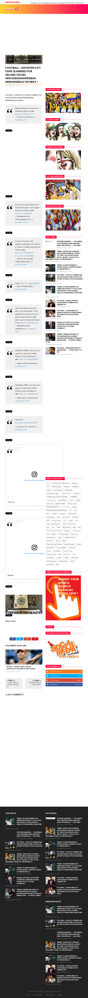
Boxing (49, 490)
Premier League (63, 534)
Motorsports (66, 527)
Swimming (72, 548)
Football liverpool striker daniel (35, 684)
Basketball (75, 487)
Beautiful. (11, 575)
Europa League (72, 504)
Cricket (71, 500)
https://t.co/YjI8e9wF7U (24, 114)
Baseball (67, 487)
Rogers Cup (74, 534)
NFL (79, 527)
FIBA (75, 510)
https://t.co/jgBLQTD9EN (28, 359)
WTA (57, 564)
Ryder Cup (50, 541)
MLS (53, 527)
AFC (48, 483)
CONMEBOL (73, 497)
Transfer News (51, 554)
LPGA (76, 520)
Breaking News (58, 490)
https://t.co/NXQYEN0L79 (29, 394)
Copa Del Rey (62, 500)
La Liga (70, 520)
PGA (48, 534)
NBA (74, 527)
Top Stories (50, 14)
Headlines (75, 517)
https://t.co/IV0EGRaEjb (24, 252)
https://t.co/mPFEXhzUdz (29, 322)
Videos (40, 14)
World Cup (50, 564)
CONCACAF (76, 493)
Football (54, 514)
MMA (58, 527)
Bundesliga (68, 490)
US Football (50, 558)
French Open (51, 517)
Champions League (52, 493)
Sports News (16, 14)
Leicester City (26, 506)
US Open (59, 558)
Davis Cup (50, 504)
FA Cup (67, 507)
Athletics (74, 483)
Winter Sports (63, 561)
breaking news (29, 14)
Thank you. (11, 502)
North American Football (54, 531)
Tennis (49, 551)
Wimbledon (74, 558)
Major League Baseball (54, 524)
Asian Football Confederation (61, 483)
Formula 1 (63, 514)
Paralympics (76, 531)
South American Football (54, 544)
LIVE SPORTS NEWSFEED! (66, 14)
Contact (59, 995)
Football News (38, 995)
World (18, 59)
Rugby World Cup (70, 537)
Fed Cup (74, 507)
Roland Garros (51, 537)
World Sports (11, 24)
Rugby (60, 537)
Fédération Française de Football (57, 510)
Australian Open (57, 487)
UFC (74, 554)
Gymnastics (65, 517)
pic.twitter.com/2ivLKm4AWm (26, 422)
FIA (70, 510)
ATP (48, 487)
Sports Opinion (61, 548)
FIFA (48, 514)
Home (8, 14)
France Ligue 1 (72, 514)
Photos (22, 24)
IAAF (48, 520)
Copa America (51, 500)
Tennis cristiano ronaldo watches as (13, 684)
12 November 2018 (22, 401)
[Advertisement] (64, 68)
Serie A (58, 541)
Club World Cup (66, 493)
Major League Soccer (69, 524)
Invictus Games (56, 520)
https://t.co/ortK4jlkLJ (23, 213)
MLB (48, 527)
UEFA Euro (67, 554)
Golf (58, 517)
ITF (65, 520)
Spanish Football (69, 544)
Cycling (78, 500)
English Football (60, 504)
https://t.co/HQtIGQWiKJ (29, 283)
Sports (79, 544)
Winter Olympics (52, 561)
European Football (52, 507)
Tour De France (67, 551)
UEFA (59, 554)
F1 (61, 507)
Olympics (67, 531)
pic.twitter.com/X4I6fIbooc (25, 255)
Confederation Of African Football (57, 497)
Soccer (65, 541)
